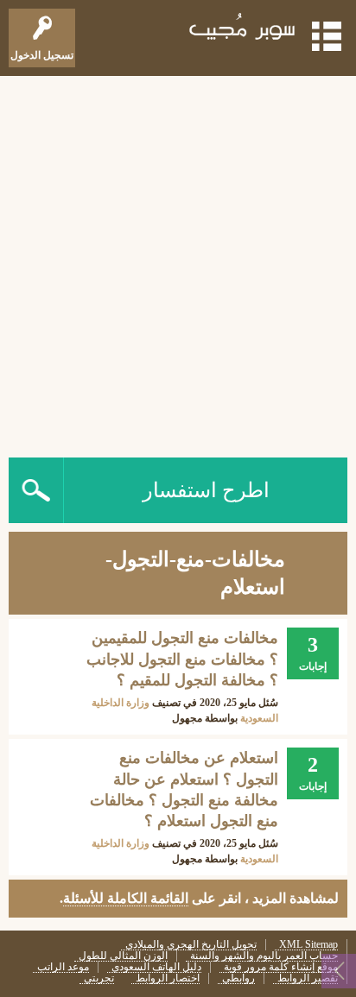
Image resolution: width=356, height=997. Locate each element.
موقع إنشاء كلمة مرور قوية (281, 967)
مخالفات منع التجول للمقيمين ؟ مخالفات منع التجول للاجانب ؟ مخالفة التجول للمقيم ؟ (182, 659)
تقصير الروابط (307, 978)
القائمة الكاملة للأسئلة (125, 898)
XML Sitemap (308, 944)
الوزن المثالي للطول (123, 956)
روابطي (238, 978)
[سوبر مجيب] (242, 30)
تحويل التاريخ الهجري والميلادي (191, 944)
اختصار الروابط (168, 978)
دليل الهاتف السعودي (156, 967)
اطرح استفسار (206, 490)
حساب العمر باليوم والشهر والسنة (264, 956)
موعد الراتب (63, 967)
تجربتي (99, 978)
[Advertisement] (178, 262)
